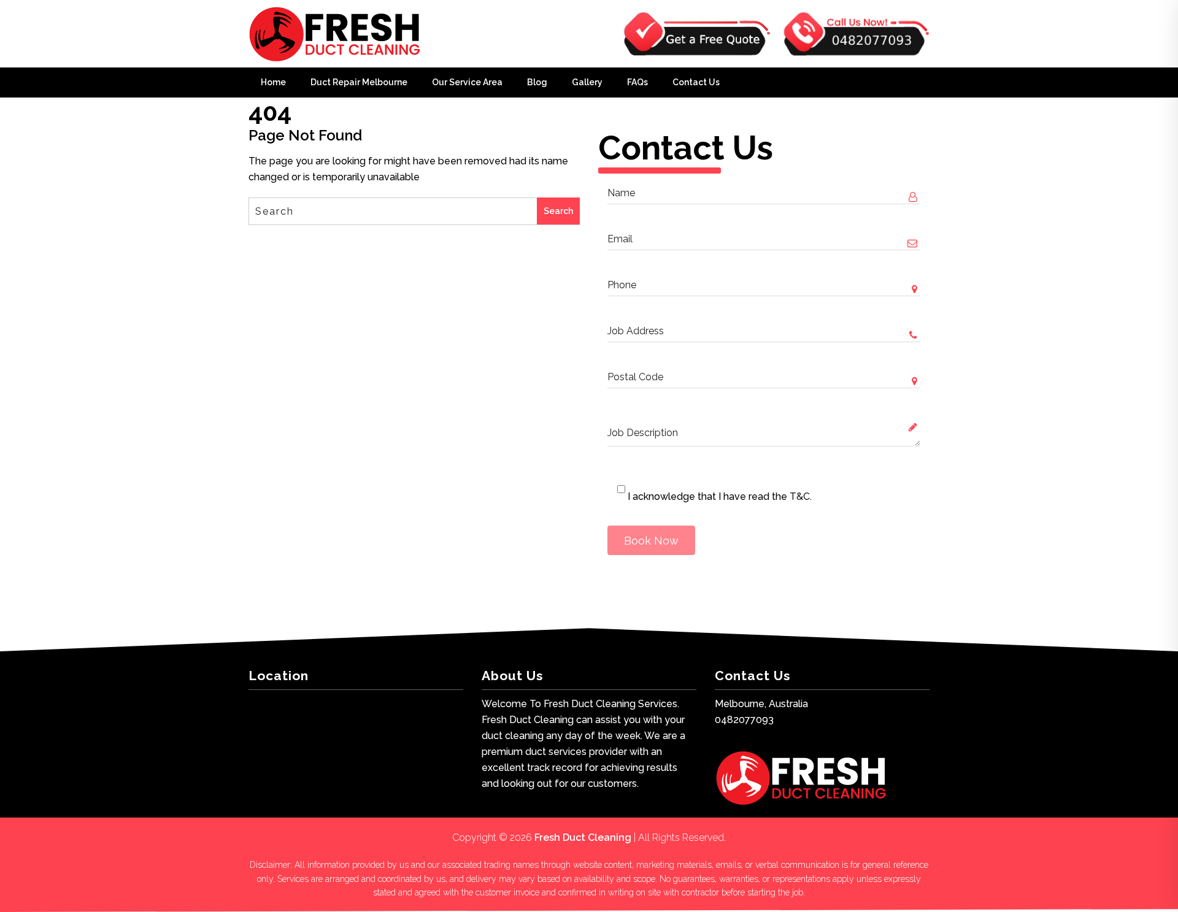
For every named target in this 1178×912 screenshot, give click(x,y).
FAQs (637, 82)
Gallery (587, 82)
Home (273, 82)
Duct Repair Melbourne (358, 82)
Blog (537, 82)
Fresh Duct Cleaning (582, 837)
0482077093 (744, 720)
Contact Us (696, 82)
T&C (800, 496)
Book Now (651, 540)
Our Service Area (467, 82)
